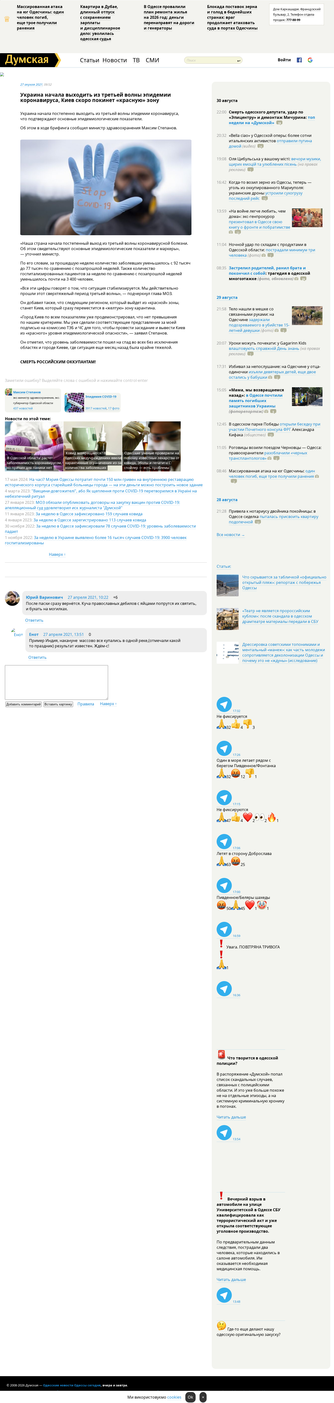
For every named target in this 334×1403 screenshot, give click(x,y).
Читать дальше (231, 1117)
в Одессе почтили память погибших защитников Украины (256, 401)
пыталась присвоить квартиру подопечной (273, 519)
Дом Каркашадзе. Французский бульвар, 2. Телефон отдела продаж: (297, 14)
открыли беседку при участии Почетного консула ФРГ (274, 426)
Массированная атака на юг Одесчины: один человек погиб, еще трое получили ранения (40, 17)
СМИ (152, 60)
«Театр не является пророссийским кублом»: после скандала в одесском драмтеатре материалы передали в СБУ (280, 616)
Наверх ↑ (57, 554)
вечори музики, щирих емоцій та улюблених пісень (275, 161)
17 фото (113, 408)
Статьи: (224, 566)
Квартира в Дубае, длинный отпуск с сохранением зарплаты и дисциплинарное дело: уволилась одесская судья (100, 22)
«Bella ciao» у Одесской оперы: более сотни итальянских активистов (270, 138)
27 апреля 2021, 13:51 (63, 634)
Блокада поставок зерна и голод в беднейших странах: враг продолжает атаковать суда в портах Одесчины (232, 17)
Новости (114, 60)
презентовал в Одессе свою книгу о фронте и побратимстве (259, 224)
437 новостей (23, 408)
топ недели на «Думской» (272, 120)
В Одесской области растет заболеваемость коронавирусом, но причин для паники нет (34, 463)
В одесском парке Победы (254, 424)
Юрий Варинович (44, 597)
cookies (174, 1397)
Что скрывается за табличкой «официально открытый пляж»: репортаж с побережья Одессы (284, 582)
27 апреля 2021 (31, 84)
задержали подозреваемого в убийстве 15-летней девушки (259, 325)
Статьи (89, 60)
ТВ (136, 60)
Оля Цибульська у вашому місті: (260, 159)
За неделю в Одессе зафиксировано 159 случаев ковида (89, 514)
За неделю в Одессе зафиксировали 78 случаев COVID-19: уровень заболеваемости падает (100, 528)
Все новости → (231, 534)
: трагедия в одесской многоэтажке (269, 276)
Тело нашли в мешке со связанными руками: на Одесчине (251, 314)
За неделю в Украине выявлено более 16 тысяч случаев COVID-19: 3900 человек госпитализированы (96, 540)
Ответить (34, 620)
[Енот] (17, 634)
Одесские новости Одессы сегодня (72, 1385)
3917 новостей (96, 408)
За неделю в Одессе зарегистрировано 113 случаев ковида (89, 520)
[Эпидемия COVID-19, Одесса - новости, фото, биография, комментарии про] (74, 411)
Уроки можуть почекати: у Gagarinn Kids (267, 343)
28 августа (227, 499)
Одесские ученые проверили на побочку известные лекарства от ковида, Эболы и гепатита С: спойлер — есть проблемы (151, 460)
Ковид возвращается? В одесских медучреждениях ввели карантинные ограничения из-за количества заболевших (93, 460)
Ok (190, 1397)
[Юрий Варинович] (12, 604)
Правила (86, 704)
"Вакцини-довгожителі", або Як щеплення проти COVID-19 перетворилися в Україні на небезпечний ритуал (101, 493)
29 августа (227, 297)
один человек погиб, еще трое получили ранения (272, 473)
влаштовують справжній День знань (264, 348)
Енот (34, 634)
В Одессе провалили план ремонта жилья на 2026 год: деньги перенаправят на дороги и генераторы (169, 17)
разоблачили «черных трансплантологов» (268, 455)
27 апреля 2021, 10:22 (88, 597)
